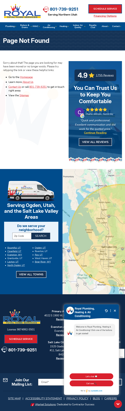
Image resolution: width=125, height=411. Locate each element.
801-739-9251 (64, 9)
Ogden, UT (40, 247)
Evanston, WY (14, 254)
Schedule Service (105, 9)
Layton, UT (13, 261)
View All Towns (31, 274)
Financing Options (105, 16)
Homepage (26, 77)
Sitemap (24, 95)
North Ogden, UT (16, 265)
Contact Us (15, 87)
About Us (27, 82)
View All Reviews (95, 142)
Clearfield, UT (14, 251)
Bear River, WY (43, 261)
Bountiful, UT (14, 247)
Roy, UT (39, 254)
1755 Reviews (105, 75)
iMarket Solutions (45, 404)
